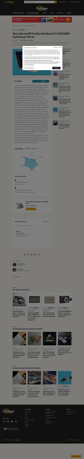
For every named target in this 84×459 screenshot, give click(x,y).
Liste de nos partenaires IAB (29, 64)
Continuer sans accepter (57, 47)
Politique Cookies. (56, 58)
